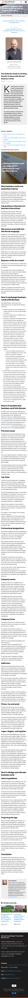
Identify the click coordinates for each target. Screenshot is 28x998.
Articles (3, 81)
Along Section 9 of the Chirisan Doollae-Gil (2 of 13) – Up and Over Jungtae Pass (6, 918)
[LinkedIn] (13, 993)
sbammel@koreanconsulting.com (13, 971)
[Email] (15, 993)
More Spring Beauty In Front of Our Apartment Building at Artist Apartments (19, 918)
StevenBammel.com (9, 974)
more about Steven (12, 897)
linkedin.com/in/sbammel (13, 978)
